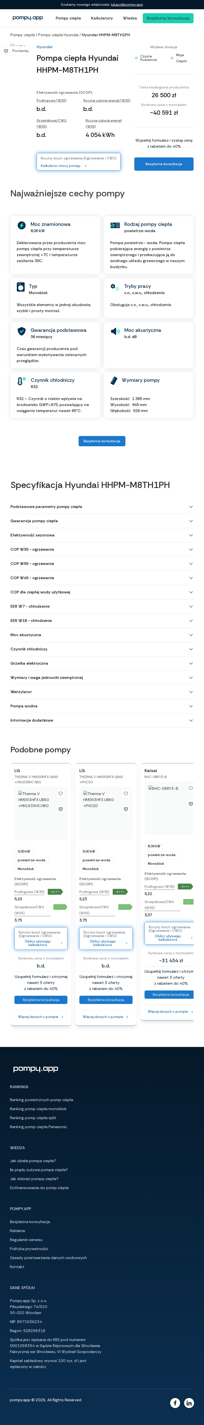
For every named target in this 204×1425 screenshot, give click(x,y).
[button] (102, 507)
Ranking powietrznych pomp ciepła (41, 1099)
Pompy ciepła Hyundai (58, 34)
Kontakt (17, 1266)
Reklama (17, 1230)
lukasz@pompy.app (127, 4)
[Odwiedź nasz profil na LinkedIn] (189, 1403)
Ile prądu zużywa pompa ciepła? (39, 1169)
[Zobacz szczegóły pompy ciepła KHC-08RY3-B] (171, 808)
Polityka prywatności (29, 1248)
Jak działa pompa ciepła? (33, 1160)
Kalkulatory (102, 18)
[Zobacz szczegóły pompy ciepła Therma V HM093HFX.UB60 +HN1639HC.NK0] (40, 813)
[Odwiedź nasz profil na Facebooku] (175, 1403)
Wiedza (130, 18)
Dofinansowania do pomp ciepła (39, 1187)
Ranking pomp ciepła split (33, 1117)
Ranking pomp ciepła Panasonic (38, 1126)
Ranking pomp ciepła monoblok (38, 1108)
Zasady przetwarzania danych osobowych (48, 1257)
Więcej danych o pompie (38, 1016)
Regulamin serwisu (26, 1239)
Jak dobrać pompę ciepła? (34, 1178)
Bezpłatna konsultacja (168, 18)
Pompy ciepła (68, 18)
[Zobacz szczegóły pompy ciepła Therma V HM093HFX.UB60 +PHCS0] (105, 813)
